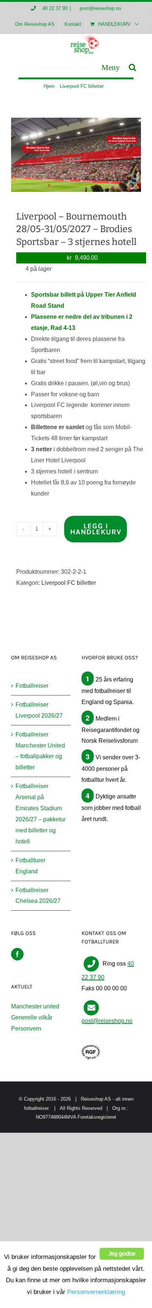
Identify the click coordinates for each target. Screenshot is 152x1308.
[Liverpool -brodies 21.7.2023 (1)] (76, 155)
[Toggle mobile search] (132, 67)
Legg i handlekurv (95, 529)
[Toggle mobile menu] (110, 67)
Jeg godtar (121, 1253)
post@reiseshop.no (99, 8)
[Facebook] (17, 954)
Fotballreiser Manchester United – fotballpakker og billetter (40, 751)
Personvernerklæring (96, 1291)
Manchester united (35, 1006)
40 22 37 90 (55, 8)
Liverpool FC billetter (68, 583)
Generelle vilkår (31, 1017)
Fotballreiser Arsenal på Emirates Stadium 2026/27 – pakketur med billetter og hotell (40, 814)
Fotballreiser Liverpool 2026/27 (39, 710)
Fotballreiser (31, 686)
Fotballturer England (30, 865)
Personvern (26, 1028)
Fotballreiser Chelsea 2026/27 (38, 895)
